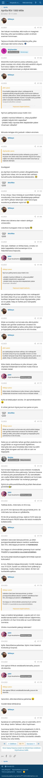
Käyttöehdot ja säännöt (20, 770)
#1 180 (39, 718)
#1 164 (39, 146)
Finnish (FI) (10, 766)
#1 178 (39, 662)
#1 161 (39, 28)
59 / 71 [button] (21, 744)
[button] (2, 766)
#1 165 (39, 191)
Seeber (5, 14)
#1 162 (39, 58)
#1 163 (39, 83)
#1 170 (39, 344)
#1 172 (39, 421)
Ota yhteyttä (6, 770)
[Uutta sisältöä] (35, 2)
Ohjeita (19, 772)
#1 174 (39, 501)
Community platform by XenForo (20, 776)
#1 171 (39, 383)
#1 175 (39, 536)
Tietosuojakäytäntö (8, 772)
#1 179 (39, 682)
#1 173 (39, 466)
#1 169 (39, 318)
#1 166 (39, 217)
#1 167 (39, 242)
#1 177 (39, 641)
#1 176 (39, 585)
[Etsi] (40, 2)
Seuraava (30, 744)
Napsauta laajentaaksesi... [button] (21, 107)
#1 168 (39, 265)
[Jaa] (35, 27)
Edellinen (13, 744)
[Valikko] (3, 2)
